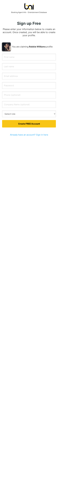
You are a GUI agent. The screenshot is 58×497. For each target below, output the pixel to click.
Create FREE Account (29, 123)
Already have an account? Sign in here (29, 134)
